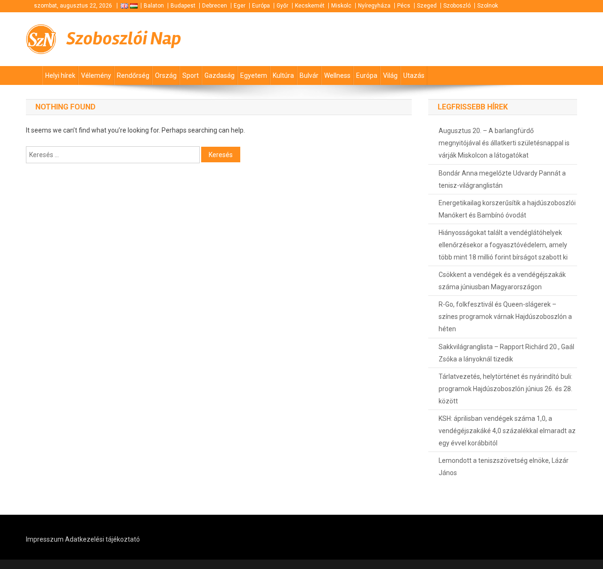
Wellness (337, 75)
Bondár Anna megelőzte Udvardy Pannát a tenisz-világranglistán (502, 179)
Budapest (183, 5)
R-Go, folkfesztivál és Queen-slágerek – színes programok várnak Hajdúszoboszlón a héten (505, 317)
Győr (282, 5)
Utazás (413, 75)
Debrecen (214, 5)
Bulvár (309, 75)
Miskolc (341, 5)
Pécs (403, 5)
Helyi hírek (60, 75)
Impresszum (45, 539)
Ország (166, 75)
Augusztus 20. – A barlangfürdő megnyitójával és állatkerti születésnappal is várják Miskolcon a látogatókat (504, 143)
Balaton (154, 5)
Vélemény (96, 75)
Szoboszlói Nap (123, 38)
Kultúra (283, 75)
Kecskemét (310, 5)
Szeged (427, 5)
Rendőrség (133, 75)
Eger (239, 5)
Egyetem (253, 75)
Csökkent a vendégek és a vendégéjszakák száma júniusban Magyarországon (502, 281)
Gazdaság (219, 75)
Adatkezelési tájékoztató (102, 539)
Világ (390, 75)
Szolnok (487, 5)
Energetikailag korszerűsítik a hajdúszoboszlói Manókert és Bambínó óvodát (507, 209)
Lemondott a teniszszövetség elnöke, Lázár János (504, 467)
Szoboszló (457, 5)
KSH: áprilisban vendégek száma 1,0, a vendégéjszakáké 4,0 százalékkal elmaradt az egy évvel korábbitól (507, 431)
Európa (261, 5)
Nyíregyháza (374, 5)
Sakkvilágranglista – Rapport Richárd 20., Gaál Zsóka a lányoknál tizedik (506, 353)
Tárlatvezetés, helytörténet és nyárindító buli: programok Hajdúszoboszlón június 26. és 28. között (505, 389)
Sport (190, 75)
